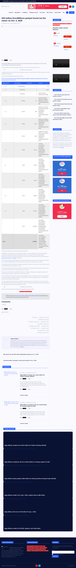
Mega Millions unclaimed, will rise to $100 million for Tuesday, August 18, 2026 (27, 462)
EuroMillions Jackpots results (43, 323)
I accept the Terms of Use (58, 554)
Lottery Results (57, 12)
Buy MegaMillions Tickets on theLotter (35, 546)
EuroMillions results (45, 328)
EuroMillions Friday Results (34, 321)
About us (22, 346)
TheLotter (62, 147)
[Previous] (70, 429)
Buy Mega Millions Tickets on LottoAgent (40, 550)
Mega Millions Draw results (31, 372)
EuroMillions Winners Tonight (43, 330)
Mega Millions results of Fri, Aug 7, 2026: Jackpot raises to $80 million (24, 495)
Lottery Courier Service (6, 257)
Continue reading (24, 395)
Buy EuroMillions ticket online (26, 291)
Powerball (11, 12)
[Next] (72, 429)
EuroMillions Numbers (35, 328)
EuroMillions (25, 12)
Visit (67, 36)
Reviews (66, 39)
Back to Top (71, 565)
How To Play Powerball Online (59, 23)
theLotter (14, 257)
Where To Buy (50, 12)
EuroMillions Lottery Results (35, 326)
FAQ (63, 12)
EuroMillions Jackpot (45, 321)
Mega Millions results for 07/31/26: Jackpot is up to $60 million (22, 528)
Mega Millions (17, 12)
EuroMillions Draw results (44, 317)
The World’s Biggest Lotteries (15, 23)
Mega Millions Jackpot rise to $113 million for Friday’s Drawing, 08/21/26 (25, 445)
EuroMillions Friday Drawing (44, 319)
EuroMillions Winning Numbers (43, 332)
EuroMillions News (45, 326)
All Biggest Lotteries (33, 12)
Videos (71, 12)
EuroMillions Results (5, 23)
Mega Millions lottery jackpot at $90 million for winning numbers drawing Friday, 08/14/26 (30, 478)
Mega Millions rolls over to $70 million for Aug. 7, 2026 (20, 511)
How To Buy (42, 12)
